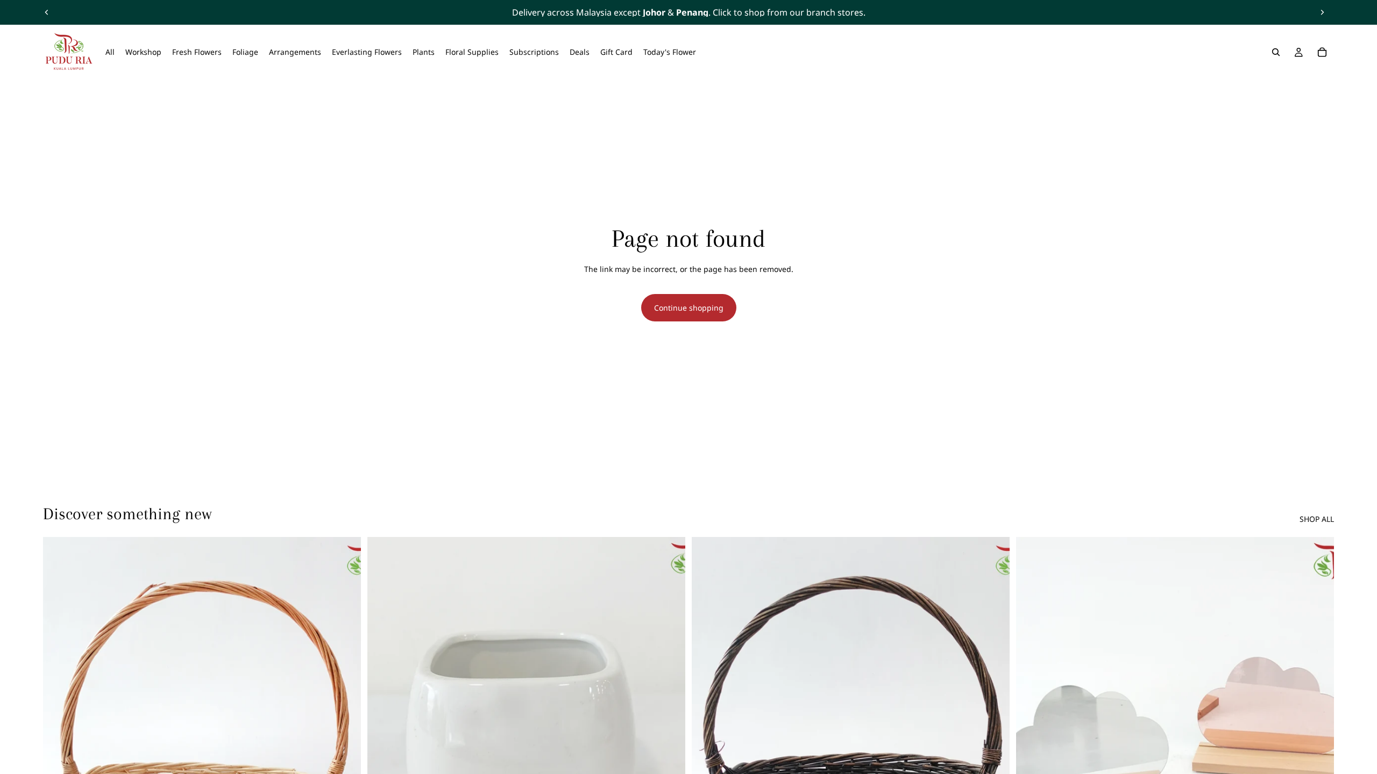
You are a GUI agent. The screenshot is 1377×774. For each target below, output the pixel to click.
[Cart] (1322, 52)
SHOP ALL (1317, 519)
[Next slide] (1322, 12)
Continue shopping (688, 308)
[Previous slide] (47, 12)
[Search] (1276, 52)
